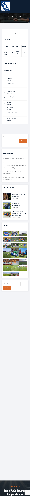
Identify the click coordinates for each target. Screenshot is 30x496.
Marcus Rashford (11, 107)
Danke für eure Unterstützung (13, 162)
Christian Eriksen (11, 118)
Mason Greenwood (12, 112)
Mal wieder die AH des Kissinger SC (14, 158)
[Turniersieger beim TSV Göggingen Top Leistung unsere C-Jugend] (7, 214)
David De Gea (11, 91)
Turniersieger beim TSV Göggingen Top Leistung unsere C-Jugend (19, 213)
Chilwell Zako (10, 78)
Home (9, 14)
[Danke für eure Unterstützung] (7, 205)
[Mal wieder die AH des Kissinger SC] (7, 196)
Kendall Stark (10, 83)
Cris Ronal (9, 102)
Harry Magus (10, 96)
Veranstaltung (17, 14)
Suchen (5, 137)
